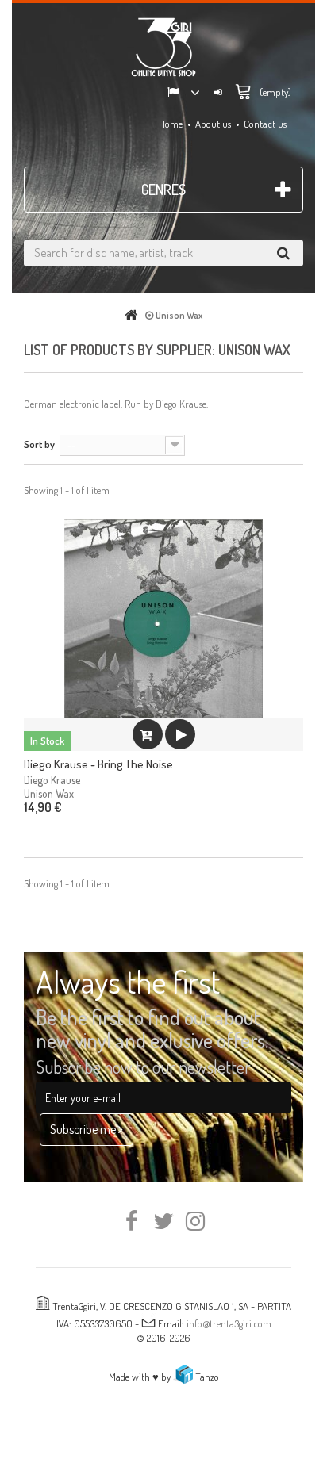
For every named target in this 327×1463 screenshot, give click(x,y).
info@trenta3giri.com (229, 1323)
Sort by (39, 444)
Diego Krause (181, 403)
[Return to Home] (134, 315)
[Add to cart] (148, 734)
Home (171, 123)
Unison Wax (49, 793)
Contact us (265, 123)
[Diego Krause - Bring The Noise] (163, 618)
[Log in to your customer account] (218, 93)
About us (213, 123)
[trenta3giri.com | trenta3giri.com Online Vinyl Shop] (163, 47)
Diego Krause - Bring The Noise (98, 764)
